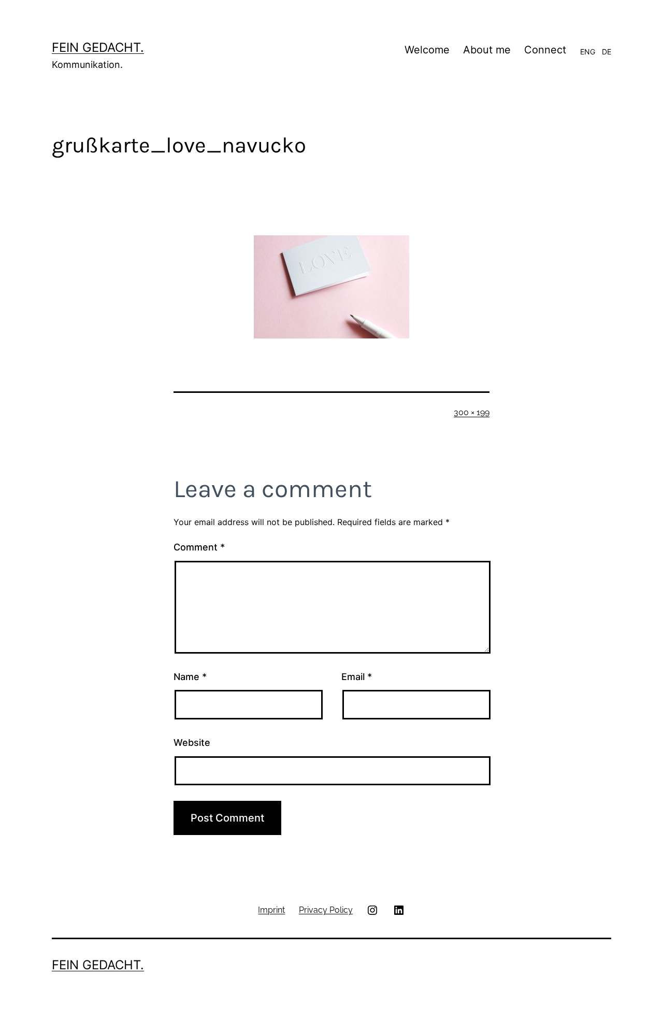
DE (606, 51)
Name (190, 676)
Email (356, 676)
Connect (545, 50)
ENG (587, 51)
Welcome (427, 50)
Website (192, 742)
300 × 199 (471, 412)
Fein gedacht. (98, 47)
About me (487, 50)
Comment (199, 547)
